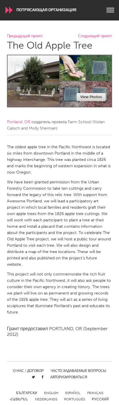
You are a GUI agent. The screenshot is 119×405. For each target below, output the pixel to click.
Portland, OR (18, 121)
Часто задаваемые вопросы (78, 371)
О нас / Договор (28, 371)
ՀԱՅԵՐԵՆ (19, 399)
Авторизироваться (68, 377)
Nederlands (46, 399)
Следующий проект (95, 36)
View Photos (91, 97)
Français (95, 393)
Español (72, 393)
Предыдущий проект (25, 36)
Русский (100, 399)
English (51, 393)
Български (26, 393)
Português (74, 399)
